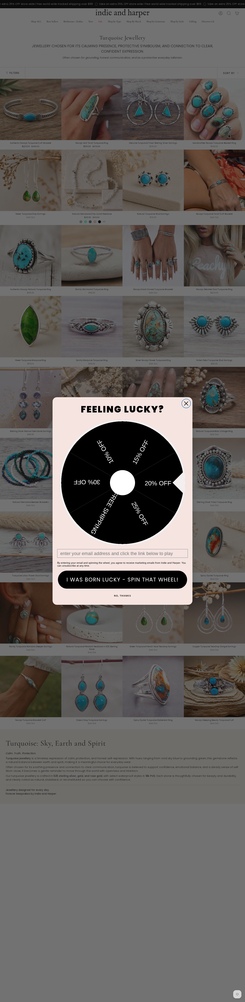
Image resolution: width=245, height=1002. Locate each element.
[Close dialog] (186, 403)
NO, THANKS (122, 596)
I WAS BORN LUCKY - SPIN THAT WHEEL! (123, 579)
